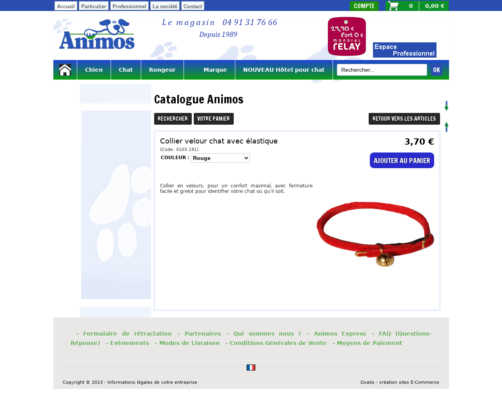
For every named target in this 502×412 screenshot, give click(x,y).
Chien (94, 70)
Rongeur (162, 70)
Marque (209, 70)
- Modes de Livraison (187, 343)
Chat (126, 70)
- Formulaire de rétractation (124, 333)
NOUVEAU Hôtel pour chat (284, 70)
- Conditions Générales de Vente (276, 343)
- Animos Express (336, 333)
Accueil (66, 6)
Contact (193, 6)
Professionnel (129, 6)
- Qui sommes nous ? (264, 333)
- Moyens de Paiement (367, 343)
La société (165, 6)
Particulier (93, 6)
